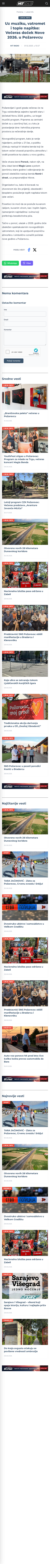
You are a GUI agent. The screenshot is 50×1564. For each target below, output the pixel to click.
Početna (20, 12)
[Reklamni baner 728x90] (25, 96)
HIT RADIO (14, 46)
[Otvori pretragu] (46, 3)
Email (6, 320)
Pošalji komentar (13, 361)
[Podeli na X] (35, 250)
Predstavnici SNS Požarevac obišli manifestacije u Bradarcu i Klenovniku (23, 637)
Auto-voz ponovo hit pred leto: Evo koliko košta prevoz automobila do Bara (24, 1058)
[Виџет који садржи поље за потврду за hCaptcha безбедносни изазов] (22, 352)
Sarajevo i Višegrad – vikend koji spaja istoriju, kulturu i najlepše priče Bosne (25, 1305)
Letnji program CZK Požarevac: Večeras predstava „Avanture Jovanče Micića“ (21, 505)
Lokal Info (29, 12)
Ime (5, 310)
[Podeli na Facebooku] (29, 250)
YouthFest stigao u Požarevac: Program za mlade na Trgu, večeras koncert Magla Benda (24, 459)
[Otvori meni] (3, 3)
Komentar (8, 330)
